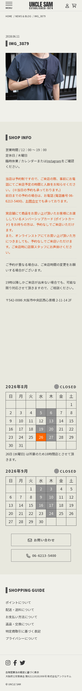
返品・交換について (20, 624)
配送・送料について (20, 609)
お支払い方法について (21, 616)
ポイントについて (18, 602)
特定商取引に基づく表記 (23, 631)
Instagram (54, 160)
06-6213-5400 (44, 555)
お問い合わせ (44, 540)
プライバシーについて (21, 638)
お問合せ (31, 201)
